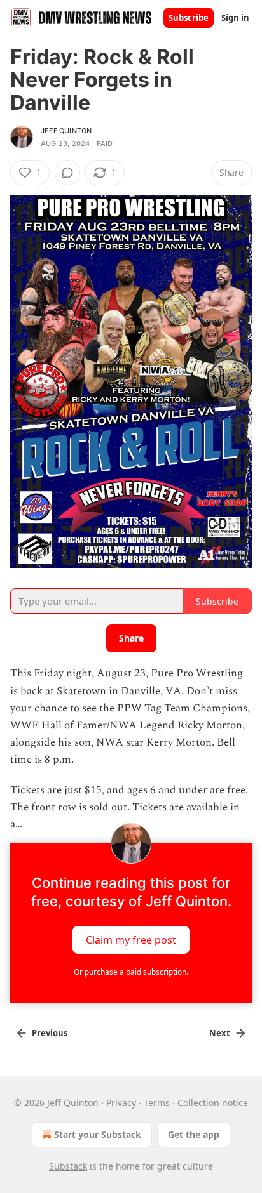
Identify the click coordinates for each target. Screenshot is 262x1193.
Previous (49, 1033)
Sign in (235, 17)
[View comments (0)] (67, 172)
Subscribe (189, 17)
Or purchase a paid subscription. (131, 971)
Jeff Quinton (66, 130)
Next (219, 1033)
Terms (157, 1103)
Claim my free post (131, 940)
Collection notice (212, 1103)
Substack (68, 1166)
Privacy (121, 1103)
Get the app (193, 1134)
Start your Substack (97, 1134)
